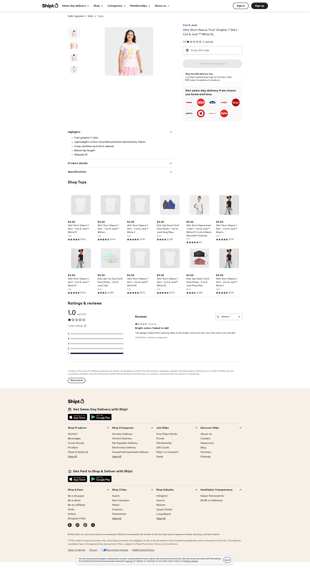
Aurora (160, 500)
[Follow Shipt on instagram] (77, 525)
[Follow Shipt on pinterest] (85, 525)
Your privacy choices (117, 550)
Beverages (74, 438)
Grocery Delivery (122, 434)
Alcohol (72, 434)
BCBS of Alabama (211, 500)
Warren (160, 505)
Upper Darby (164, 509)
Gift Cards (162, 447)
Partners (206, 452)
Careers (205, 438)
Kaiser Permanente (212, 496)
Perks (71, 509)
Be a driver (74, 500)
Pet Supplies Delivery (125, 443)
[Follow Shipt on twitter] (93, 525)
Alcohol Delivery (122, 438)
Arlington (162, 496)
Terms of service (76, 550)
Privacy (93, 550)
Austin (116, 496)
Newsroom (207, 443)
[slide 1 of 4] (74, 33)
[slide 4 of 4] (74, 70)
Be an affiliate (76, 505)
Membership (164, 443)
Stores (160, 438)
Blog (203, 447)
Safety (72, 514)
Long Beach (163, 514)
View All (72, 456)
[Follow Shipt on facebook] (70, 525)
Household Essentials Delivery (130, 452)
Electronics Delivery (124, 447)
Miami (115, 505)
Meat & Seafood (78, 452)
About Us (206, 434)
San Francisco (120, 500)
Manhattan (119, 514)
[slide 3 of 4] (74, 57)
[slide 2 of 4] (74, 45)
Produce (73, 447)
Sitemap (206, 456)
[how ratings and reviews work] (85, 325)
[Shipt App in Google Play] (101, 417)
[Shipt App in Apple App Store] (77, 417)
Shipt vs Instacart (167, 452)
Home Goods (76, 443)
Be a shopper (76, 496)
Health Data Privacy (143, 550)
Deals (159, 456)
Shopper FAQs (77, 518)
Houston (117, 509)
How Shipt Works (166, 434)
